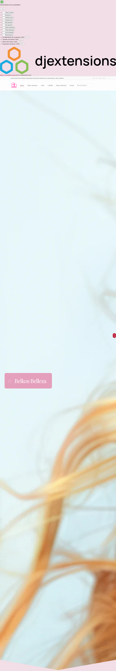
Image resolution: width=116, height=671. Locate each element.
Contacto (103, 78)
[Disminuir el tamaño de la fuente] (20, 39)
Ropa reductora (61, 85)
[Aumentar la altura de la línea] (21, 42)
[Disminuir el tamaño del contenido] (26, 37)
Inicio (22, 85)
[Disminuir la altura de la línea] (19, 42)
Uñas (42, 85)
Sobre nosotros (32, 85)
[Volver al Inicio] (14, 85)
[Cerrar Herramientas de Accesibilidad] (4, 9)
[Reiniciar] (1, 9)
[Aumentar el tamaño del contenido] (28, 37)
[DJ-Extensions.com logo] (58, 60)
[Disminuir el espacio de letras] (21, 44)
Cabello (50, 85)
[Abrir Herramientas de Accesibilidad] (2, 2)
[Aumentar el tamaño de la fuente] (22, 39)
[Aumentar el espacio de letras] (23, 44)
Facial (72, 85)
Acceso (96, 78)
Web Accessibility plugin (8, 75)
